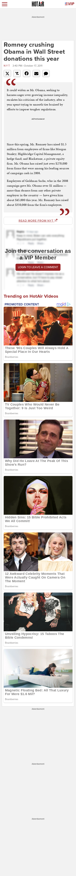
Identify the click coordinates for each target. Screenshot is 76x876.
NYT (8, 65)
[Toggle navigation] (4, 4)
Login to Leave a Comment (38, 267)
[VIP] (69, 4)
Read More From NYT (36, 221)
